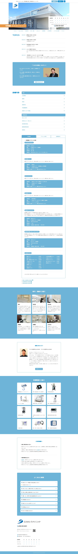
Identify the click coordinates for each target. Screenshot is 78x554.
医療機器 (43, 30)
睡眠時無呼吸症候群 (25, 126)
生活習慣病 (24, 95)
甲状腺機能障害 (24, 107)
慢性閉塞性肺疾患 (25, 123)
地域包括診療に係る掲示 (27, 283)
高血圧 (23, 101)
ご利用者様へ (49, 30)
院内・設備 (32, 30)
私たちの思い (21, 30)
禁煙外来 (23, 129)
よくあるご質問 (56, 30)
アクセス (62, 30)
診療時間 (54, 1)
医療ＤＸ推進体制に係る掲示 (27, 280)
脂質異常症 (24, 104)
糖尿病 (23, 98)
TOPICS (15, 30)
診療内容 (26, 30)
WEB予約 (59, 1)
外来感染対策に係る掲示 (27, 281)
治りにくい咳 (24, 117)
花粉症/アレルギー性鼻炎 (26, 110)
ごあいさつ (38, 30)
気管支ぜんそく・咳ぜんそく (27, 120)
